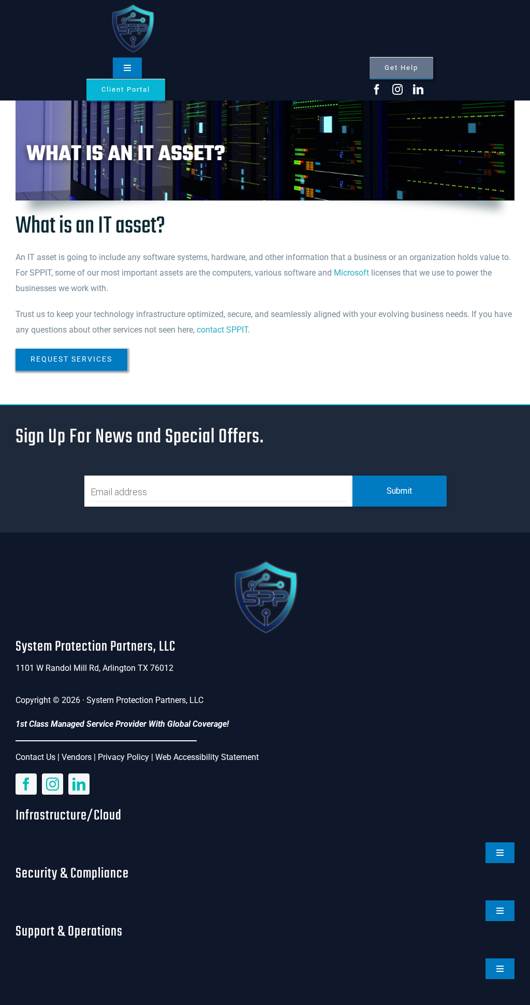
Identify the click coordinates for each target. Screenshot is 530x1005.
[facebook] (377, 89)
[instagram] (397, 89)
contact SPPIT (222, 330)
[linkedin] (418, 89)
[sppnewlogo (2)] (132, 6)
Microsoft (351, 273)
